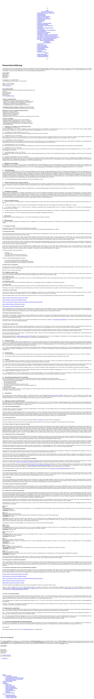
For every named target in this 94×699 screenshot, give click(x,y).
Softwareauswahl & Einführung (43, 32)
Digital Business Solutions (42, 33)
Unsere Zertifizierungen (42, 49)
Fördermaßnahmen (41, 48)
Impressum (39, 50)
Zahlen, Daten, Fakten (41, 45)
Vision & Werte (40, 43)
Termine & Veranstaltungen (42, 55)
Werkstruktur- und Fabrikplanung (44, 18)
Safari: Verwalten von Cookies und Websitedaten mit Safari (14, 299)
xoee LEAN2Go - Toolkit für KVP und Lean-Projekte (48, 37)
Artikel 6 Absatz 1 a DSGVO (23, 336)
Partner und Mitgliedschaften (11, 688)
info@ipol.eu (12, 2)
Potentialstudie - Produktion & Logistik (45, 27)
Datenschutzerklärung (41, 51)
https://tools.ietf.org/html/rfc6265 (60, 319)
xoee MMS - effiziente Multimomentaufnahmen (47, 38)
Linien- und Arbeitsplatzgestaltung (44, 23)
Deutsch (4, 4)
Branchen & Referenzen (47, 40)
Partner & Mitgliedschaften (42, 47)
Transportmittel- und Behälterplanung (44, 25)
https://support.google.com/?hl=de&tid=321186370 (27, 461)
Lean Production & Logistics (43, 17)
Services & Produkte (47, 11)
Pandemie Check (40, 28)
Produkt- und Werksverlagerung (43, 16)
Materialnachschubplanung (42, 24)
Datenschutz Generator (28, 629)
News (47, 53)
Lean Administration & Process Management (46, 30)
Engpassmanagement (41, 15)
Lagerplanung (40, 26)
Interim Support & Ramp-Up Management (45, 12)
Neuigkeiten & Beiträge (42, 54)
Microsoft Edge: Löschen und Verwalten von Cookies (13, 306)
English (4, 5)
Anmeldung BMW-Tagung (42, 56)
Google (40, 419)
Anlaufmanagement (41, 14)
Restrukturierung (40, 20)
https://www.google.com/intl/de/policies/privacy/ (61, 468)
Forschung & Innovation (42, 46)
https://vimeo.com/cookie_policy (71, 588)
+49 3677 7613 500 (5, 2)
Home (47, 10)
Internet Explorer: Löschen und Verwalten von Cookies (13, 304)
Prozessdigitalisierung (41, 31)
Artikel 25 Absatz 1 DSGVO (56, 395)
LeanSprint (39, 22)
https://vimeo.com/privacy (18, 589)
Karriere (47, 41)
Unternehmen (47, 42)
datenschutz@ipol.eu (10, 95)
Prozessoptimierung (41, 19)
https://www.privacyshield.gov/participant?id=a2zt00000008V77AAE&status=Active (21, 588)
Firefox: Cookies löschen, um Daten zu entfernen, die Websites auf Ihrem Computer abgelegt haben (22, 302)
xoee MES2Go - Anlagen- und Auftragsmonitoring (47, 34)
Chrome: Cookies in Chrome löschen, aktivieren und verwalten (15, 297)
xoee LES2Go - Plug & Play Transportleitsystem (47, 35)
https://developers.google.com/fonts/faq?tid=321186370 (39, 465)
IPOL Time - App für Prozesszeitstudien (45, 39)
